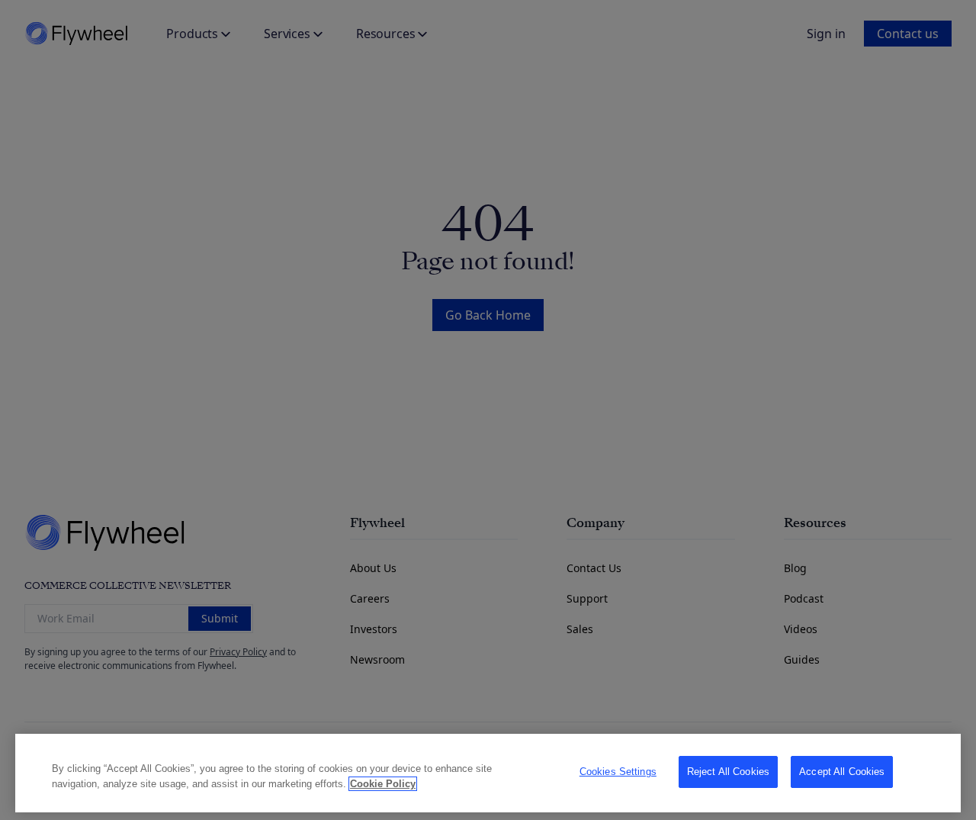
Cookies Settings (618, 771)
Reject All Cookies (728, 771)
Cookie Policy (383, 783)
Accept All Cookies (841, 771)
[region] (488, 773)
